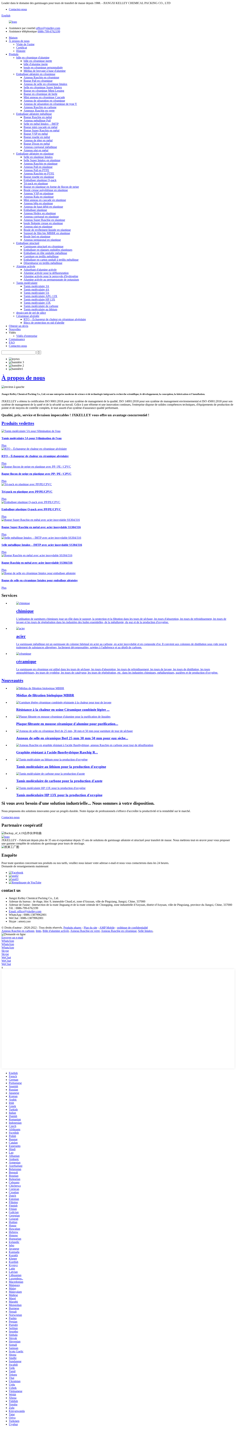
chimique (25, 611)
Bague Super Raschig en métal (41, 130)
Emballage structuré (27, 243)
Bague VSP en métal (36, 133)
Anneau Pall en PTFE (36, 170)
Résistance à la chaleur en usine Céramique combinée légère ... (63, 710)
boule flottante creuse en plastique (43, 223)
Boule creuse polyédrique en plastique (46, 190)
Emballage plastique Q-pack (40, 180)
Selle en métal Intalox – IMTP (41, 123)
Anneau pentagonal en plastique (42, 239)
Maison (13, 37)
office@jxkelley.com (48, 28)
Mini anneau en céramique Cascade (44, 97)
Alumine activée (25, 266)
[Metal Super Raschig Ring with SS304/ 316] (40, 519)
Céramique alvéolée (27, 316)
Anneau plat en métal (36, 150)
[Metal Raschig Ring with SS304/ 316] (36, 555)
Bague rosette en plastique (39, 176)
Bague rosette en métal (37, 137)
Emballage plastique (35, 210)
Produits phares (72, 927)
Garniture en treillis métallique (41, 256)
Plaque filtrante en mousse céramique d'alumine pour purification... (67, 724)
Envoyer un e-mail (12, 937)
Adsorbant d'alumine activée (40, 269)
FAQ (12, 342)
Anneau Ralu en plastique (39, 196)
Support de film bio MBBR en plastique (47, 233)
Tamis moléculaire (26, 282)
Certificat (21, 47)
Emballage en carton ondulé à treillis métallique (51, 259)
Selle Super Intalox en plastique (42, 160)
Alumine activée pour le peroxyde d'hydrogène (51, 276)
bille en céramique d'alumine (32, 57)
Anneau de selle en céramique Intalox (45, 84)
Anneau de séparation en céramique (44, 100)
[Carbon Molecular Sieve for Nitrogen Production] (50, 773)
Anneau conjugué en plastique (41, 216)
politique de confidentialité (132, 927)
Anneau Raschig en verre (85, 930)
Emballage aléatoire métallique (34, 113)
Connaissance (17, 339)
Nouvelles (15, 329)
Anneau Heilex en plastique (40, 213)
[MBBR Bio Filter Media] (40, 688)
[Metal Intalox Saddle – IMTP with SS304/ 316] (41, 537)
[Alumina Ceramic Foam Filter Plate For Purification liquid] (63, 716)
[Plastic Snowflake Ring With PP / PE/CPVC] (36, 466)
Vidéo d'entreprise (26, 335)
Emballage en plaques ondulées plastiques (48, 249)
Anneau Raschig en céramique (41, 77)
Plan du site (90, 927)
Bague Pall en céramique (38, 80)
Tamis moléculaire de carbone (41, 306)
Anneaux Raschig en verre (39, 110)
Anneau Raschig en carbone (40, 107)
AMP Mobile (107, 927)
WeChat (6, 957)
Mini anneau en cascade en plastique (45, 200)
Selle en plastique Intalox (38, 157)
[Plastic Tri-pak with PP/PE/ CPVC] (26, 484)
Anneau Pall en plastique (38, 166)
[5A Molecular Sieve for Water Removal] (30, 431)
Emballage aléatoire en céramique (35, 74)
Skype (5, 950)
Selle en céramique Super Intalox (43, 87)
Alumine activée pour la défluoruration (46, 272)
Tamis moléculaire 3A (36, 286)
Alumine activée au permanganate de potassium (51, 279)
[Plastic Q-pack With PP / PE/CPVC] (30, 502)
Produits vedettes (17, 423)
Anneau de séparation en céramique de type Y (50, 103)
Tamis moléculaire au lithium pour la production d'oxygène (61, 767)
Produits (13, 54)
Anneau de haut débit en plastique (43, 206)
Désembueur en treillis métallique (43, 263)
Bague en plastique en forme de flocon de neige (51, 186)
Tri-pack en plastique (36, 183)
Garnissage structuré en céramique (43, 246)
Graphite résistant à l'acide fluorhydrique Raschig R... (57, 752)
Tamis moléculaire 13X (37, 302)
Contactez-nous (18, 9)
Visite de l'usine (25, 44)
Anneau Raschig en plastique (41, 163)
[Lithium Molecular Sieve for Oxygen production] (52, 759)
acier (21, 636)
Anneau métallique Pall (37, 120)
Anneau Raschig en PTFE (39, 173)
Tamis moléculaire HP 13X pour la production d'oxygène (59, 795)
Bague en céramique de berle (40, 94)
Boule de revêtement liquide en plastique (47, 229)
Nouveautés (12, 680)
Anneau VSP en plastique (38, 193)
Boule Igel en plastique (37, 236)
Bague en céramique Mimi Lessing (44, 90)
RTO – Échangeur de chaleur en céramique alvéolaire (55, 319)
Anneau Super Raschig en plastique (44, 219)
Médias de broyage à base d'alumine (45, 70)
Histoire (20, 50)
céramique (26, 661)
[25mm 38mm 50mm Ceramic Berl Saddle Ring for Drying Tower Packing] (74, 731)
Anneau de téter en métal (38, 140)
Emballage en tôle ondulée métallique (45, 253)
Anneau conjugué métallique (40, 147)
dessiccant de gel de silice (31, 312)
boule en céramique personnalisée (43, 67)
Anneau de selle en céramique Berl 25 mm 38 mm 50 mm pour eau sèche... (72, 738)
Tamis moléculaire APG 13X (40, 296)
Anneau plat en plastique (38, 226)
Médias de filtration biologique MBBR (45, 695)
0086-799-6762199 (49, 31)
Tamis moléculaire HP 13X (39, 299)
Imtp (38, 930)
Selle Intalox (145, 930)
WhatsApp (7, 940)
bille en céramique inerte (38, 60)
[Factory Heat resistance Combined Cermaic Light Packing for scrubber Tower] (63, 702)
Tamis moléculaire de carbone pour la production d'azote (59, 781)
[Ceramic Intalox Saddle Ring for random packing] (38, 573)
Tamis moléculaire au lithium (40, 309)
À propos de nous (19, 41)
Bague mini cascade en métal (40, 127)
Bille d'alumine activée (56, 930)
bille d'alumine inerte (36, 64)
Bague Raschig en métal (38, 117)
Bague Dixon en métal (37, 143)
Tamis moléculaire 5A (36, 292)
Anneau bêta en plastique (38, 203)
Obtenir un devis (18, 326)
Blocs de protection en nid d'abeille (44, 322)
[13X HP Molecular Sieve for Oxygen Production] (51, 788)
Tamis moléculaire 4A (36, 289)
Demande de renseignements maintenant (24, 866)
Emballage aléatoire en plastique (35, 153)
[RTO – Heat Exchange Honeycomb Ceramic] (34, 448)
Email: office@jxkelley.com (25, 911)
